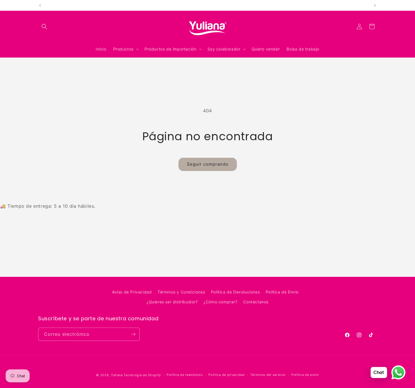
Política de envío (305, 375)
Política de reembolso (185, 375)
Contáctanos (255, 301)
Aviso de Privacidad (132, 292)
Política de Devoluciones (235, 292)
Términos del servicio (268, 375)
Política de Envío (282, 292)
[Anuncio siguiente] (375, 5)
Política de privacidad (226, 375)
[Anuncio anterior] (40, 5)
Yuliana (117, 375)
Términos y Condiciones (181, 292)
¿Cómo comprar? (220, 301)
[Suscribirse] (133, 334)
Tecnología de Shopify (142, 375)
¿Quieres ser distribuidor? (172, 301)
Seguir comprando (207, 164)
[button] (44, 26)
